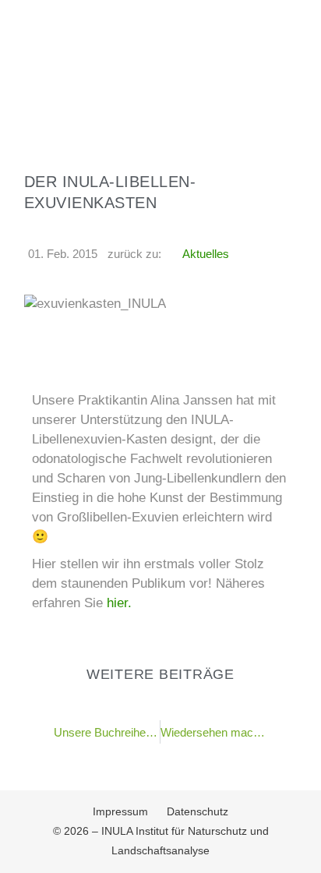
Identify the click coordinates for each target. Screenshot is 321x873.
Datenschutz (197, 811)
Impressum (120, 811)
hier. (117, 603)
